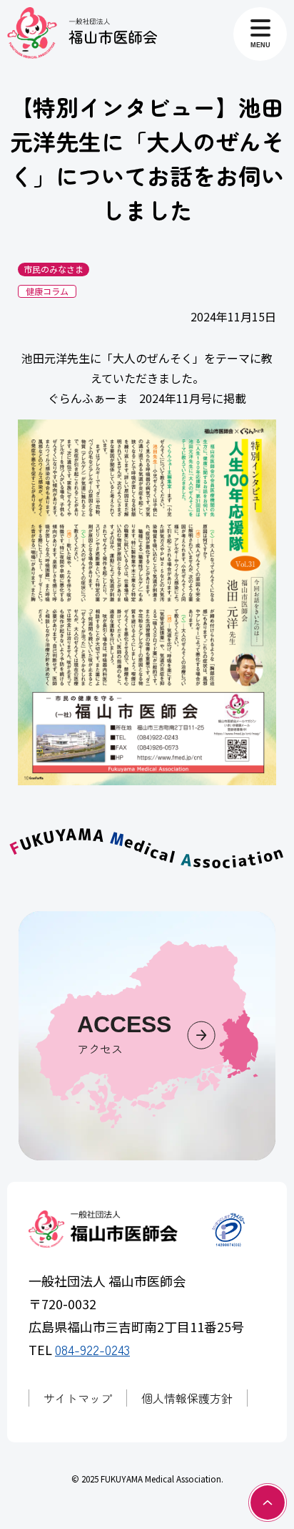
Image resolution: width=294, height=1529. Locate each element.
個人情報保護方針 (187, 1398)
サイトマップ (78, 1398)
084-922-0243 (92, 1349)
